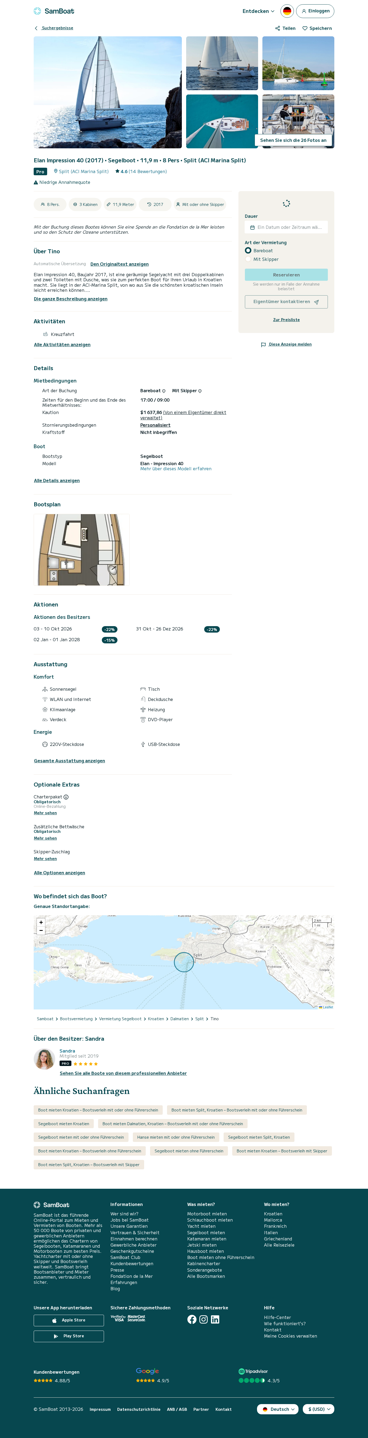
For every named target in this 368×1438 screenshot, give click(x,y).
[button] (41, 922)
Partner (201, 1409)
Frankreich (275, 1226)
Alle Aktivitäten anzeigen (62, 344)
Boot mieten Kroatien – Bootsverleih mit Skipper (282, 1150)
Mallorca (273, 1219)
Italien (271, 1232)
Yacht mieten (201, 1226)
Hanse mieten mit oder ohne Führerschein (176, 1137)
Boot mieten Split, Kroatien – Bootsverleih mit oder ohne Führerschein (237, 1110)
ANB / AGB (177, 1409)
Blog (115, 1288)
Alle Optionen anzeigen (59, 872)
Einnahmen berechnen (133, 1238)
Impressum (100, 1409)
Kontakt (273, 1329)
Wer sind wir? (124, 1213)
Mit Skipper (266, 259)
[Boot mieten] (54, 11)
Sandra (67, 1050)
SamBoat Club (125, 1257)
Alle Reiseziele (279, 1244)
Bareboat (263, 250)
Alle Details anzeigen (57, 480)
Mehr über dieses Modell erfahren (175, 468)
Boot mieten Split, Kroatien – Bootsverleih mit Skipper (89, 1164)
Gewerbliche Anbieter (133, 1244)
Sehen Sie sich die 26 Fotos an (293, 140)
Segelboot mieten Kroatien (63, 1123)
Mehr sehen (45, 812)
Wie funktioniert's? (285, 1323)
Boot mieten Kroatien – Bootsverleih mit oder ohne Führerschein (98, 1110)
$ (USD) (316, 1409)
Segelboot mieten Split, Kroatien (259, 1137)
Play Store (73, 1335)
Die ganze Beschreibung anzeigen (70, 298)
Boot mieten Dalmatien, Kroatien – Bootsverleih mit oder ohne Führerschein (173, 1123)
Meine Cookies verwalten (290, 1335)
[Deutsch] (287, 11)
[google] (147, 1371)
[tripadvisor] (253, 1371)
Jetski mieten (202, 1244)
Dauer (251, 216)
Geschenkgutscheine (132, 1251)
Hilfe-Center (277, 1317)
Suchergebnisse (57, 27)
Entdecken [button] (256, 10)
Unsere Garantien (129, 1226)
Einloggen (318, 10)
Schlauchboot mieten (210, 1219)
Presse (117, 1269)
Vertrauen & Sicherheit (134, 1232)
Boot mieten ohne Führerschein (220, 1257)
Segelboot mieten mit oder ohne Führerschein (81, 1137)
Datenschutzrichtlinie (139, 1409)
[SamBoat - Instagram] (203, 1319)
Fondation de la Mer (131, 1276)
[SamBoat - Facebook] (192, 1319)
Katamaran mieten (206, 1238)
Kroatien (273, 1213)
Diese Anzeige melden (290, 344)
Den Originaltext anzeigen (120, 264)
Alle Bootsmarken (206, 1276)
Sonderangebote (204, 1269)
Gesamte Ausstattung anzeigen (69, 760)
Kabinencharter (203, 1263)
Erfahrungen (123, 1282)
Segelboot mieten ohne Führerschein (189, 1150)
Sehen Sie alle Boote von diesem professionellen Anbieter (123, 1073)
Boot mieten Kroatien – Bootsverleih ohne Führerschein (89, 1150)
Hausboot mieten (205, 1251)
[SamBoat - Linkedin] (215, 1319)
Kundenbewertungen (131, 1263)
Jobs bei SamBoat (129, 1219)
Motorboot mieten (207, 1213)
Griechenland (278, 1238)
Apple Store (73, 1320)
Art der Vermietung (266, 242)
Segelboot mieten (206, 1232)
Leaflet (327, 1007)
